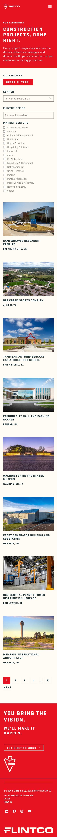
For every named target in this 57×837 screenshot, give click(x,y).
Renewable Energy (16, 187)
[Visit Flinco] (12, 6)
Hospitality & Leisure (17, 147)
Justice (11, 155)
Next (7, 687)
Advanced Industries (17, 127)
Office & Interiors (16, 171)
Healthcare (13, 139)
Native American (15, 167)
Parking (11, 175)
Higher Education (16, 143)
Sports (10, 191)
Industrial (12, 151)
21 (48, 680)
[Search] (50, 98)
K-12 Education (14, 159)
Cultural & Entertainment (20, 135)
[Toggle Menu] (50, 6)
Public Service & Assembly (20, 183)
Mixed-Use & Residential (20, 163)
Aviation (11, 131)
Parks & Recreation (17, 179)
